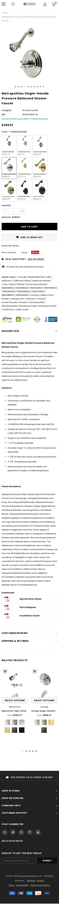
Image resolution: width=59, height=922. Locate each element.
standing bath (36, 302)
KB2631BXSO (22, 287)
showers (23, 302)
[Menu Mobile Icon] (4, 4)
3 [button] (21, 86)
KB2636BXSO (24, 291)
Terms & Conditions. (40, 885)
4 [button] (25, 86)
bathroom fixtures (41, 280)
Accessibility (22, 885)
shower (41, 298)
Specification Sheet (30, 599)
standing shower (27, 305)
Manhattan (14, 706)
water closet (22, 309)
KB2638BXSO (8, 295)
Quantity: (6, 205)
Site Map (31, 880)
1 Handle (22, 277)
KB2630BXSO (8, 287)
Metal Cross (47, 295)
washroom (8, 309)
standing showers (47, 305)
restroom (31, 298)
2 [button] (18, 86)
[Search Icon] (13, 4)
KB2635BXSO (9, 291)
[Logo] (29, 4)
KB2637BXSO (38, 291)
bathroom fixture (22, 280)
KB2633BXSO (51, 287)
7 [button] (34, 86)
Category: (7, 110)
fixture (12, 284)
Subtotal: (6, 217)
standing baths (9, 305)
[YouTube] (38, 832)
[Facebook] (5, 832)
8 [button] (37, 86)
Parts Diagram (28, 607)
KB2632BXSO (36, 287)
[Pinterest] (30, 832)
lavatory (35, 295)
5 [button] (28, 86)
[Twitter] (13, 832)
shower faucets (9, 302)
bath (48, 277)
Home (5, 12)
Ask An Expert (36, 259)
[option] (29, 53)
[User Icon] (45, 4)
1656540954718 (36, 277)
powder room (18, 298)
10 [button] (43, 86)
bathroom (7, 280)
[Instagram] (21, 832)
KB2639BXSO (22, 295)
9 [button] (40, 86)
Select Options (15, 700)
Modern (5, 298)
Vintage (44, 706)
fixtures (20, 284)
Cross (5, 284)
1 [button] (15, 86)
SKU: (4, 114)
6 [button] (31, 86)
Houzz (24, 252)
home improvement (36, 284)
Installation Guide (30, 615)
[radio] (9, 145)
